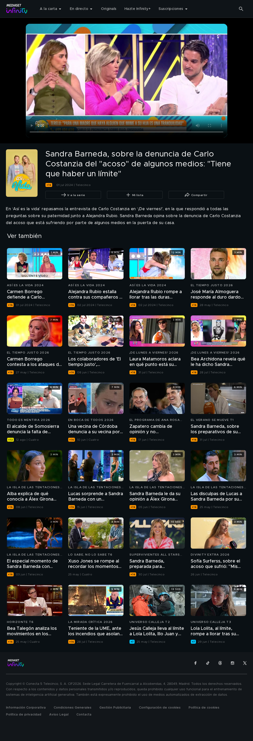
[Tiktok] (208, 663)
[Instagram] (232, 663)
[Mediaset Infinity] (17, 9)
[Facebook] (195, 663)
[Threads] (220, 663)
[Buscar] (241, 9)
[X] (245, 663)
